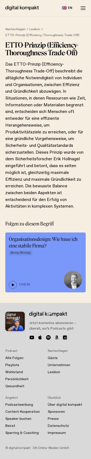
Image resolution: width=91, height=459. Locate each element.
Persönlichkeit (16, 379)
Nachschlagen (15, 29)
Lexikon (34, 29)
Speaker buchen (18, 419)
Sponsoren (56, 411)
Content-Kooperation (22, 411)
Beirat (10, 426)
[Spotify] (48, 337)
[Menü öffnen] (83, 8)
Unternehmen (59, 365)
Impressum (57, 433)
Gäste (53, 358)
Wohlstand (14, 372)
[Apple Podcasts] (40, 337)
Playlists (12, 365)
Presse (53, 419)
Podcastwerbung (19, 404)
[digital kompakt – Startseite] (22, 8)
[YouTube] (31, 337)
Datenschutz (58, 426)
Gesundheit (14, 386)
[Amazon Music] (56, 337)
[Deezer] (65, 337)
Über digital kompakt (65, 404)
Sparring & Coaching (22, 433)
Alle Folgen (14, 358)
